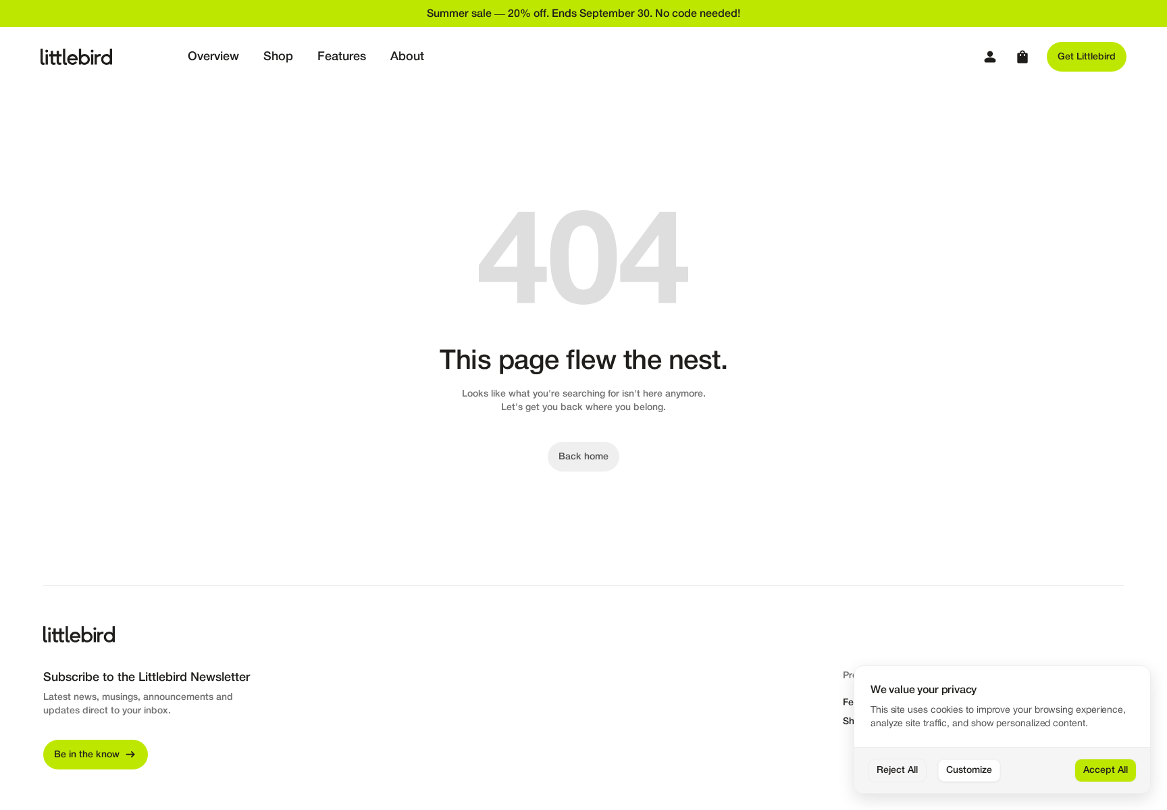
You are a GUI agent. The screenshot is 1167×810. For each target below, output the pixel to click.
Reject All (897, 770)
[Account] (990, 57)
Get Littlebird (1087, 57)
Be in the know (87, 755)
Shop (278, 56)
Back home (583, 457)
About (407, 56)
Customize (969, 770)
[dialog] (1002, 729)
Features (341, 56)
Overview (213, 56)
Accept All (1105, 770)
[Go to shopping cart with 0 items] (1022, 57)
